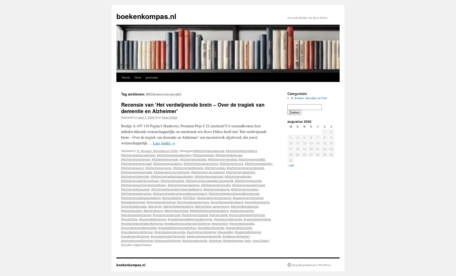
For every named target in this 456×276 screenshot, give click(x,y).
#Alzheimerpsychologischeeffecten (143, 185)
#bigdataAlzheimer (133, 202)
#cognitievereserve (257, 202)
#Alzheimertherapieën (135, 189)
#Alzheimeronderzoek (209, 176)
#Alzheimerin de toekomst (208, 172)
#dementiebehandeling (178, 206)
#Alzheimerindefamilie (240, 172)
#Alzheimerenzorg (231, 164)
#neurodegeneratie (241, 223)
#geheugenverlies (242, 211)
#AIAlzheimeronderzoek (208, 151)
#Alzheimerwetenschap (136, 193)
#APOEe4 (189, 198)
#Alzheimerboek (203, 155)
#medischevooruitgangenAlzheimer (187, 223)
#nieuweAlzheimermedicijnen (177, 228)
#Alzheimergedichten (258, 164)
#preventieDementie (239, 228)
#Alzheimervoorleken (245, 189)
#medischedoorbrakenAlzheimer (142, 223)
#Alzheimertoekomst (216, 189)
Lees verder (164, 142)
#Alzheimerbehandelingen (138, 155)
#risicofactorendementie (169, 232)
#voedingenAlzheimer (135, 236)
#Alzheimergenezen (159, 168)
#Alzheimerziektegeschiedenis (141, 198)
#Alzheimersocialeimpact (248, 185)
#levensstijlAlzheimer (152, 219)
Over (137, 77)
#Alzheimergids (215, 168)
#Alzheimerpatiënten (238, 176)
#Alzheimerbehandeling (241, 151)
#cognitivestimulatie (134, 206)
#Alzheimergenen (132, 168)
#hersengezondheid (195, 215)
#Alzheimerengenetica (222, 159)
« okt (290, 165)
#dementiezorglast (176, 211)
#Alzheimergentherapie (188, 168)
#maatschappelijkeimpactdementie (190, 219)
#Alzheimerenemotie (165, 159)
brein (248, 240)
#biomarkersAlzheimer (161, 202)
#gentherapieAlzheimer (136, 215)
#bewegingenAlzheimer (248, 198)
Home (126, 77)
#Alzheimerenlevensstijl (136, 164)
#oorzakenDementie (211, 228)
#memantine (220, 223)
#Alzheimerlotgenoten (135, 176)
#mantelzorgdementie (228, 219)
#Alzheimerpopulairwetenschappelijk (209, 181)
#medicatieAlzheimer (257, 219)
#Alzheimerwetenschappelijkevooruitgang (180, 193)
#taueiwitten (225, 232)
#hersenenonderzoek (166, 215)
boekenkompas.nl (146, 16)
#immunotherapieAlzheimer (247, 215)
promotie (152, 77)
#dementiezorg (153, 211)
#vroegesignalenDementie (168, 236)
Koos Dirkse (169, 117)
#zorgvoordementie (194, 240)
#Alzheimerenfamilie (193, 159)
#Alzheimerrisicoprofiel (216, 185)
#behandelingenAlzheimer (214, 198)
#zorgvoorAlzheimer (168, 240)
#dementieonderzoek (244, 206)
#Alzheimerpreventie (248, 181)
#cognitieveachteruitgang (227, 202)
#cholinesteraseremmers (193, 202)
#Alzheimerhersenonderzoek (245, 168)
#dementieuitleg (131, 211)
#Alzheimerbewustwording (174, 155)
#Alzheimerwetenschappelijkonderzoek (234, 193)
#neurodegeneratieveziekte (139, 228)
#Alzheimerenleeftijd (252, 159)
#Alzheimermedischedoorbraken (172, 176)
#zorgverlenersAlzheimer (137, 240)
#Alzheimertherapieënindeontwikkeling (176, 189)
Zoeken (294, 112)
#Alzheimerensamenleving (201, 164)
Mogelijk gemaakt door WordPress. (312, 265)
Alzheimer (215, 240)
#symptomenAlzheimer (201, 232)
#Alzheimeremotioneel (135, 159)
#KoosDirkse (129, 219)
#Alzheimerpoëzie (172, 181)
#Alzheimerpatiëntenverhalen (140, 181)
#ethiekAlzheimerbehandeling (209, 211)
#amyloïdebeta (171, 198)
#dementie (155, 206)
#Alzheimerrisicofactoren (184, 185)
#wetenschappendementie (204, 236)
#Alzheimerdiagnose (228, 155)
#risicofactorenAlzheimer (137, 232)
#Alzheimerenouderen (167, 164)
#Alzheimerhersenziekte (136, 172)
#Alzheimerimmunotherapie (172, 172)
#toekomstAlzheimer (248, 232)
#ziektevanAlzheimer (236, 236)
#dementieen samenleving (212, 206)
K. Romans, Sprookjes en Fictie (157, 151)
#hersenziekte (218, 215)
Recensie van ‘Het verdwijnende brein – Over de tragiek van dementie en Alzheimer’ (193, 107)
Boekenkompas (233, 240)
